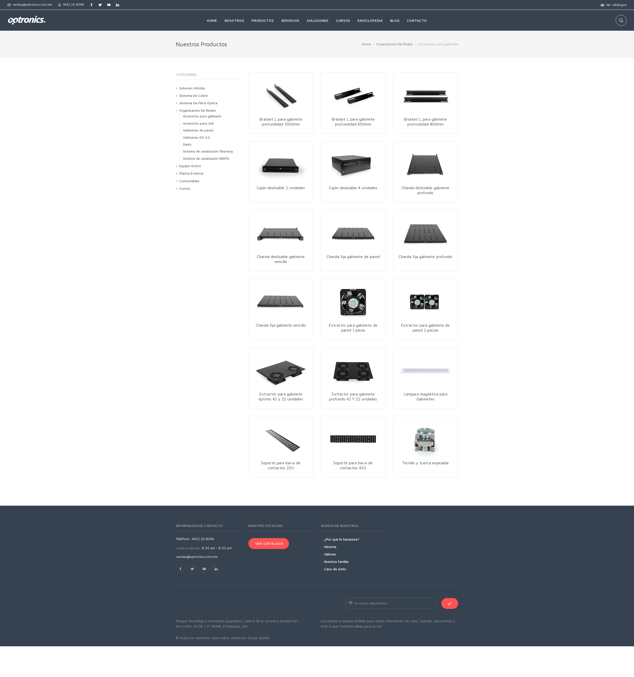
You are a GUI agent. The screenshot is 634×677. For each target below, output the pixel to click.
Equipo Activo (190, 166)
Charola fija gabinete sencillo (281, 325)
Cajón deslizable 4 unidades (353, 187)
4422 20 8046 (72, 4)
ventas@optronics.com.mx (31, 4)
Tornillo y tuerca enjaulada (425, 463)
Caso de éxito (335, 569)
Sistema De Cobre (193, 95)
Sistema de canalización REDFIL (206, 158)
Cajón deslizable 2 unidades (281, 187)
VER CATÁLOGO (269, 543)
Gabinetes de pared (198, 130)
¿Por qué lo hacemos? (341, 539)
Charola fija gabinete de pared (353, 256)
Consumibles (189, 181)
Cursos (184, 188)
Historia (330, 547)
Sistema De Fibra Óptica (198, 103)
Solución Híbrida (192, 88)
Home (366, 44)
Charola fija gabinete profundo (425, 256)
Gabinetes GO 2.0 (196, 137)
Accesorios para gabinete (202, 116)
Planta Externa (191, 173)
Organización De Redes (394, 44)
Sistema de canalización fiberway (208, 151)
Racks (187, 144)
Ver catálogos (615, 5)
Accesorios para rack (198, 123)
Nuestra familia (336, 561)
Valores (330, 554)
